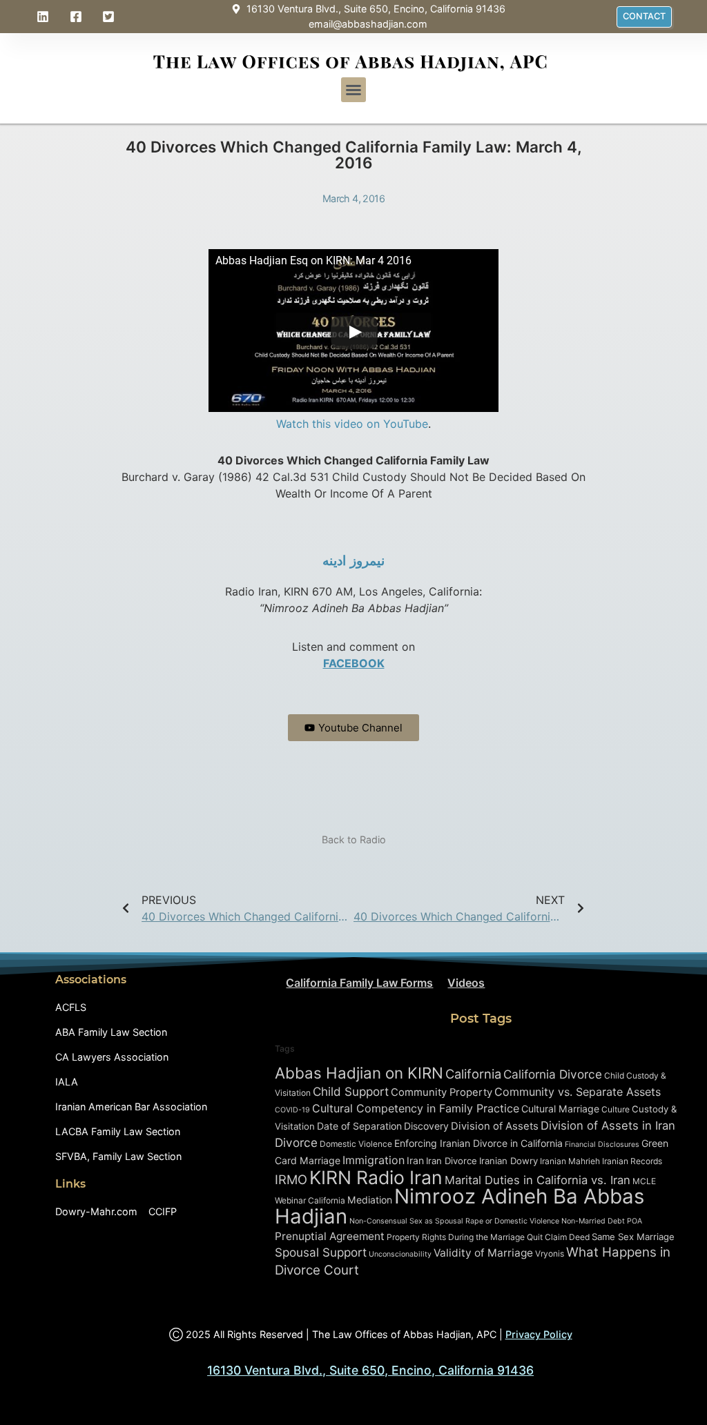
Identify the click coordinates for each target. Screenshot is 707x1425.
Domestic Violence (356, 1144)
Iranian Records (632, 1161)
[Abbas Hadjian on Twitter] (110, 16)
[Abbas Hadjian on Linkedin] (45, 16)
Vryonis (549, 1253)
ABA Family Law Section (111, 1032)
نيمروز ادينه (353, 561)
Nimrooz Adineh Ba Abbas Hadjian (459, 1206)
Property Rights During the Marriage (456, 1237)
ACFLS (70, 1007)
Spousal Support (321, 1252)
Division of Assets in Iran (608, 1125)
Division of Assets (495, 1126)
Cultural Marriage (560, 1108)
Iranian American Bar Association (131, 1106)
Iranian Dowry (508, 1160)
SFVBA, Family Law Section (118, 1156)
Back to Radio (354, 839)
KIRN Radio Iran (376, 1177)
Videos (466, 983)
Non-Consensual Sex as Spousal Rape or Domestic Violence (454, 1221)
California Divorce (552, 1074)
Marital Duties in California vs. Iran (537, 1180)
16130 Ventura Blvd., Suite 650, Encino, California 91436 (370, 1370)
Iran (415, 1160)
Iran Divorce (451, 1160)
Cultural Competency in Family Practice (415, 1108)
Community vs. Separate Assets (577, 1092)
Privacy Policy (538, 1334)
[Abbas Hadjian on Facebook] (78, 16)
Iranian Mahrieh (570, 1161)
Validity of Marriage (483, 1252)
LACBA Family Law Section (117, 1131)
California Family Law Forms (359, 983)
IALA (66, 1082)
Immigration (373, 1160)
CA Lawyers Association (111, 1057)
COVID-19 (292, 1109)
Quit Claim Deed (558, 1237)
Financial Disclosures (602, 1144)
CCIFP (162, 1211)
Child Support (351, 1091)
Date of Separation (359, 1126)
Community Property (441, 1092)
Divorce (296, 1142)
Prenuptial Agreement (330, 1236)
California (473, 1073)
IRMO (291, 1179)
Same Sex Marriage (633, 1236)
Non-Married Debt (593, 1221)
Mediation (369, 1200)
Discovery (426, 1126)
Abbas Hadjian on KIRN (359, 1072)
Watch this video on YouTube (352, 424)
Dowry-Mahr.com (96, 1211)
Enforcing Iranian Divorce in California (478, 1143)
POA (634, 1221)
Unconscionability (400, 1254)
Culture (615, 1109)
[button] (353, 89)
